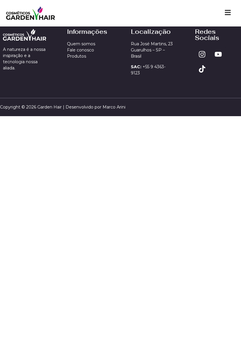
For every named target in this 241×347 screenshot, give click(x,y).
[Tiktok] (202, 69)
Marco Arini (114, 107)
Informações (87, 32)
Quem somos (81, 43)
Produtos (76, 56)
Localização (151, 32)
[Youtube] (218, 54)
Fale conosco (80, 50)
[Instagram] (202, 54)
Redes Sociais (207, 35)
